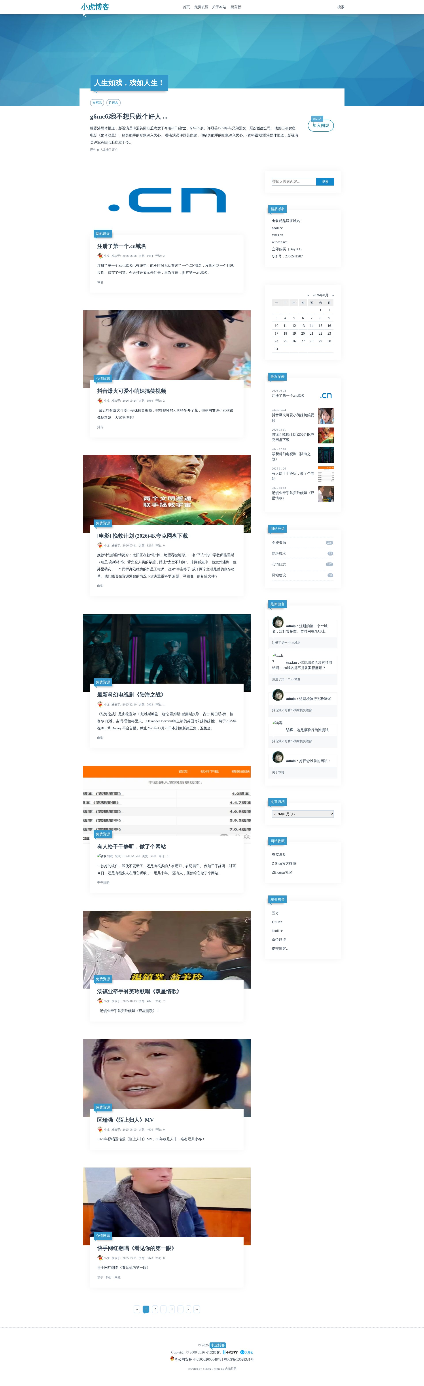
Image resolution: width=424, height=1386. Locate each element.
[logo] (230, 1352)
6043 (146, 1258)
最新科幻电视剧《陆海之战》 (131, 695)
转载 (110, 856)
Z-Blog (207, 1368)
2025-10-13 (124, 1001)
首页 (186, 7)
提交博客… (281, 948)
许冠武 (97, 102)
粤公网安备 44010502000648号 (197, 1359)
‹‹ (137, 1309)
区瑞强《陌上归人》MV (125, 1120)
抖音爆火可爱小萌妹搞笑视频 (131, 391)
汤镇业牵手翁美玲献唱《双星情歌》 (139, 991)
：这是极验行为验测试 (301, 704)
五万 (275, 913)
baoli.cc (277, 228)
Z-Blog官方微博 (284, 863)
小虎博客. (213, 1352)
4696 (146, 1129)
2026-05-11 (124, 545)
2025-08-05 (124, 1129)
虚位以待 (279, 939)
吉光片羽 (231, 1368)
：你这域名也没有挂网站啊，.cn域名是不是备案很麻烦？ (302, 671)
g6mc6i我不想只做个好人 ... (128, 116)
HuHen (277, 922)
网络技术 (302, 553)
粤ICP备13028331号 (239, 1359)
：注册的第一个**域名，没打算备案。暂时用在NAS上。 (300, 634)
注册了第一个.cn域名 (121, 246)
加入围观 (320, 124)
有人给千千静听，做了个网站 (131, 846)
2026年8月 (320, 295)
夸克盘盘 (279, 855)
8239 (146, 545)
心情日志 (103, 378)
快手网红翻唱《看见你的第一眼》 (137, 1248)
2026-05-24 (124, 400)
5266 (149, 856)
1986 (146, 400)
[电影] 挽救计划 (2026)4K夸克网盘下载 (142, 536)
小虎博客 (95, 7)
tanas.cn (277, 235)
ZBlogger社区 (282, 872)
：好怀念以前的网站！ (301, 766)
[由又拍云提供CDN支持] (246, 1352)
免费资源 (201, 7)
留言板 (236, 7)
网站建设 (103, 234)
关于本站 (219, 7)
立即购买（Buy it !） (288, 249)
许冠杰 (113, 102)
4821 (146, 1001)
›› (197, 1309)
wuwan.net (279, 242)
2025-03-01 (124, 1258)
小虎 (107, 255)
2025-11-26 (127, 856)
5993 (146, 704)
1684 (146, 255)
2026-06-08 (124, 255)
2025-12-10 (124, 704)
